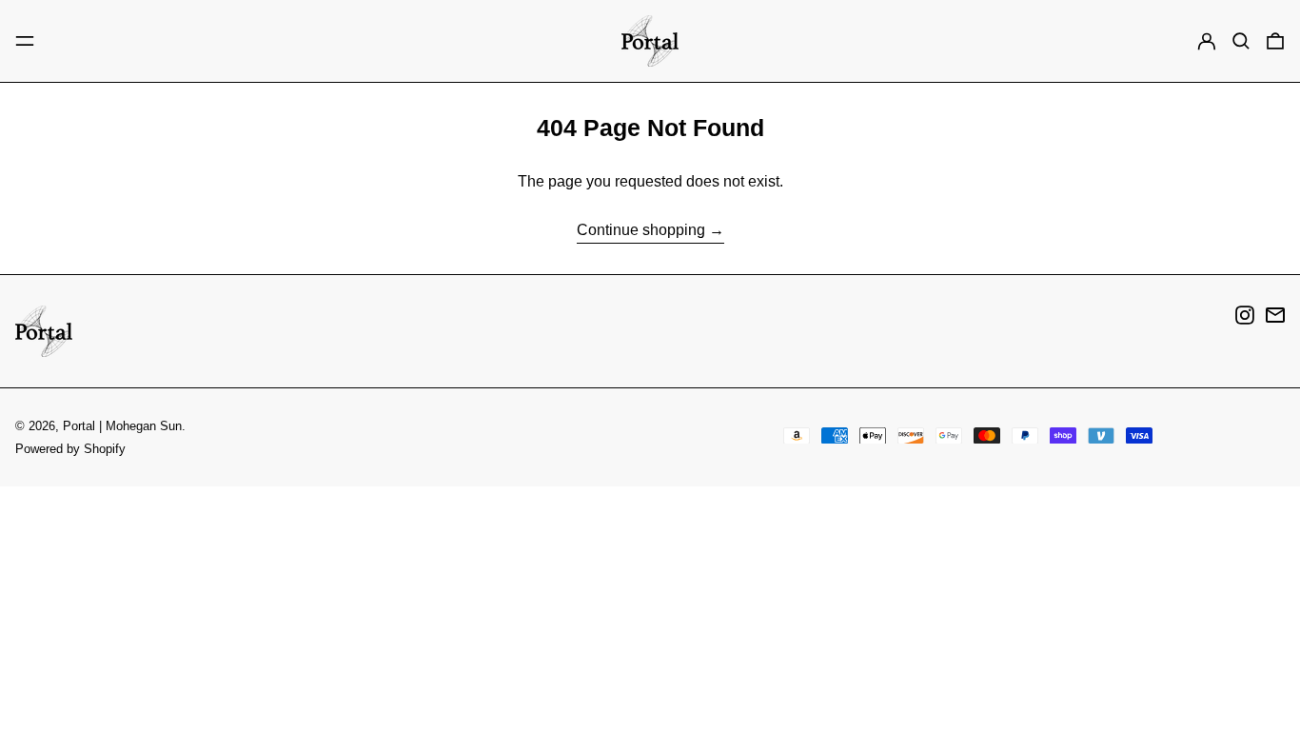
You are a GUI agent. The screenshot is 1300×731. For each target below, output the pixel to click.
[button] (1241, 41)
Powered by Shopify (70, 449)
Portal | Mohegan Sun (122, 426)
